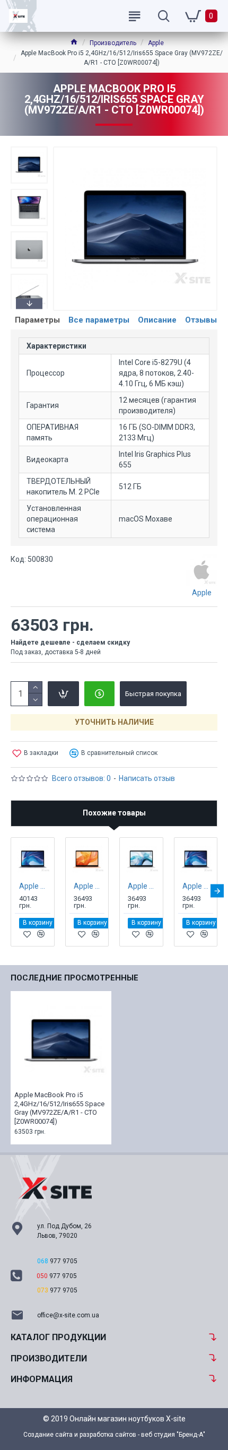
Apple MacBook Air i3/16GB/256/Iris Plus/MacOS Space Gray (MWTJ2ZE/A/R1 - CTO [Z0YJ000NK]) (34, 886)
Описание (157, 320)
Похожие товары (114, 813)
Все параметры (98, 320)
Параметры (37, 320)
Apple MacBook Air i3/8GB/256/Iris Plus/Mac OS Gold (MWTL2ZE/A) (89, 886)
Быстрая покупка (153, 694)
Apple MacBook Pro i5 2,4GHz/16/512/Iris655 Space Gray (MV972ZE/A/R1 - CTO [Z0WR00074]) (59, 1108)
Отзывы (201, 320)
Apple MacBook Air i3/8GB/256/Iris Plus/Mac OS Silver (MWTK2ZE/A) (143, 886)
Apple (156, 43)
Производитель (113, 43)
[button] (29, 149)
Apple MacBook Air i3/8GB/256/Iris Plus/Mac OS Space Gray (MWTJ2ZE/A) (198, 886)
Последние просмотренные (74, 978)
